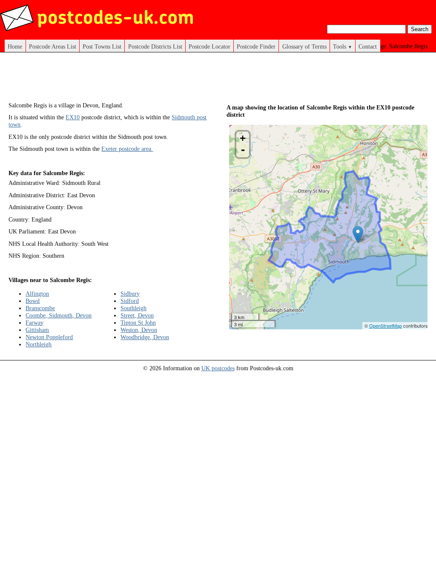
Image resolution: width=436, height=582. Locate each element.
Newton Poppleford (49, 337)
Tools (342, 46)
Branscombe (40, 308)
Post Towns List (102, 46)
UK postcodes (218, 368)
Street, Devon (137, 315)
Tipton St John (138, 322)
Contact (368, 46)
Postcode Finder (256, 46)
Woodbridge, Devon (144, 337)
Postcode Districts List (155, 46)
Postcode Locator (209, 46)
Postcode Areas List (52, 46)
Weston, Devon (138, 329)
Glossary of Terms (304, 46)
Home (15, 46)
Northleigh (39, 344)
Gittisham (37, 329)
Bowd (33, 300)
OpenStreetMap (385, 325)
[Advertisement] (163, 80)
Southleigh (133, 308)
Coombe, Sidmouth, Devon (59, 315)
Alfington (37, 293)
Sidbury (130, 293)
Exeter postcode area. (127, 148)
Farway (34, 322)
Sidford (129, 300)
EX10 (73, 117)
